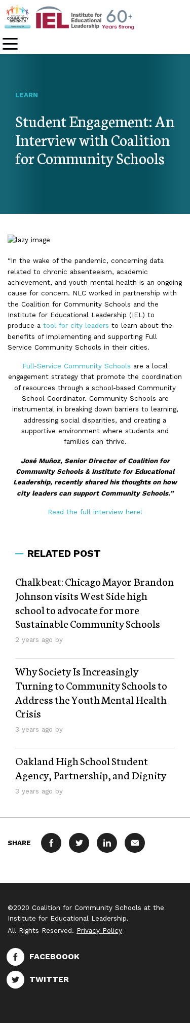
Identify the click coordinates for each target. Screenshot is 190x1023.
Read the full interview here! (95, 512)
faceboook (54, 956)
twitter (49, 979)
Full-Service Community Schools (76, 366)
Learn (26, 95)
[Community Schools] (81, 17)
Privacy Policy (99, 930)
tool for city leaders (76, 325)
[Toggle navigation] (10, 44)
